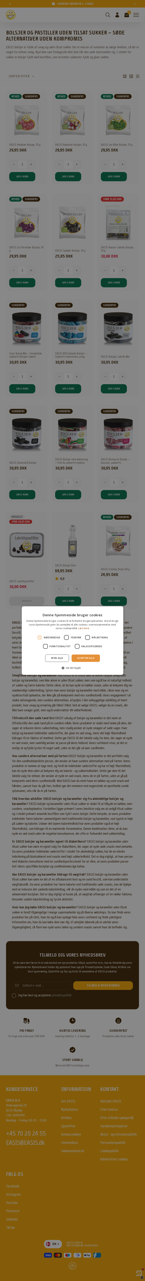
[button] (72, 668)
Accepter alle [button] (85, 658)
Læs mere (83, 628)
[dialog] (72, 640)
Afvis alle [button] (57, 658)
